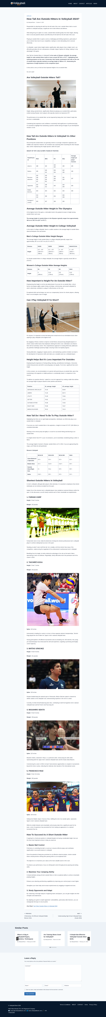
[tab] (51, 947)
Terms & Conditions (64, 1004)
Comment (28, 966)
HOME (70, 3)
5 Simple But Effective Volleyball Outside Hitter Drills (78, 937)
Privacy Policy (93, 1004)
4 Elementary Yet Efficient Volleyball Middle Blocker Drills (36, 916)
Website (66, 985)
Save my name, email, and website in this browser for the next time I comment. (44, 989)
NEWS (95, 3)
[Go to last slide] (17, 938)
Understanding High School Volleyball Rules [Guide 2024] (70, 916)
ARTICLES (89, 3)
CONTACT (82, 3)
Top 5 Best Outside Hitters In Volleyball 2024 (45, 906)
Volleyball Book (31, 22)
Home (86, 1004)
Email (47, 985)
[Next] (89, 938)
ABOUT (75, 3)
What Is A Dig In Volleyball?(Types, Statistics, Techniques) (25, 937)
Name (27, 985)
